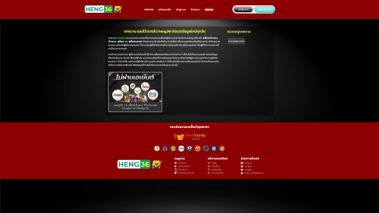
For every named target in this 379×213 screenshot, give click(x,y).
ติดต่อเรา (195, 9)
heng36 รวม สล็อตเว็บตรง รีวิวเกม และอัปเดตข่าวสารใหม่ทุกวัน (135, 106)
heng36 (121, 38)
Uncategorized (236, 41)
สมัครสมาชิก (164, 9)
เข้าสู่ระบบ (181, 9)
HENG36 (148, 9)
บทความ (209, 9)
